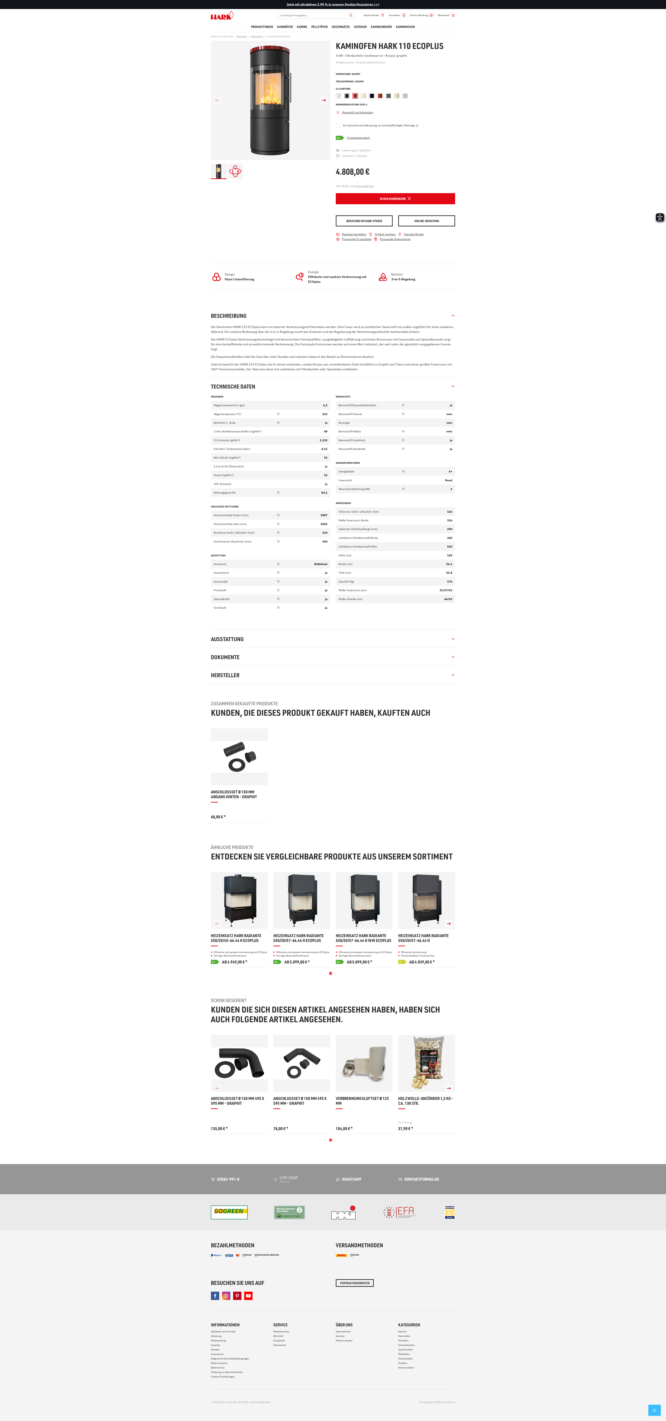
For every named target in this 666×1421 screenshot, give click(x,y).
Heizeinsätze (405, 1358)
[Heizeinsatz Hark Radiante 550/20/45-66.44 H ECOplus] (239, 900)
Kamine (402, 1331)
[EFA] (400, 1212)
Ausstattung (227, 638)
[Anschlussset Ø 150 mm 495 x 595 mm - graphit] (239, 1063)
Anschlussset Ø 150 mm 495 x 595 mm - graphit (237, 1101)
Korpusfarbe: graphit (348, 74)
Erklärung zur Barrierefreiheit (227, 1372)
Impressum (217, 1354)
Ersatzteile (279, 1340)
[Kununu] (450, 1212)
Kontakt (215, 1349)
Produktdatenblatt (358, 137)
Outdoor (402, 1363)
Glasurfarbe (343, 88)
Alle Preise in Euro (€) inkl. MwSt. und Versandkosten (240, 1402)
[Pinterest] (237, 1296)
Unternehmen (343, 1331)
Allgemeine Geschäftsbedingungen (230, 1358)
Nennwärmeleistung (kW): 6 (351, 104)
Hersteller (225, 674)
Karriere (340, 1336)
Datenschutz (218, 1367)
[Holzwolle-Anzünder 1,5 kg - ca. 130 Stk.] (426, 1063)
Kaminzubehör (406, 1367)
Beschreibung (228, 315)
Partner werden (344, 1340)
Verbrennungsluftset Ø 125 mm (362, 1101)
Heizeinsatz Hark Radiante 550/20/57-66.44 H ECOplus (298, 938)
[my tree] (289, 1212)
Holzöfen (403, 1340)
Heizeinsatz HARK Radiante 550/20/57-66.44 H (423, 938)
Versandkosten (364, 186)
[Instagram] (226, 1296)
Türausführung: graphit (350, 81)
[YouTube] (248, 1296)
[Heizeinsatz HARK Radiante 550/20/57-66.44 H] (426, 900)
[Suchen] (351, 15)
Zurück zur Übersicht (222, 36)
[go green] (229, 1212)
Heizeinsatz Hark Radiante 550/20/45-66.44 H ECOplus (236, 938)
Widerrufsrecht (219, 1363)
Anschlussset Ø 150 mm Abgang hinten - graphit (234, 794)
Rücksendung (218, 1340)
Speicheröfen (405, 1349)
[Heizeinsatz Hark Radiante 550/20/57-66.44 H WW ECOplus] (364, 900)
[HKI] (343, 1212)
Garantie (215, 1345)
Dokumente (225, 656)
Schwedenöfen (406, 1345)
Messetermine (281, 1331)
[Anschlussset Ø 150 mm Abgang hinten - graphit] (239, 756)
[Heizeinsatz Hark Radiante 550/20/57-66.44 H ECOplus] (301, 900)
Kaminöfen (404, 1336)
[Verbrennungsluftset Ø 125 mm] (364, 1063)
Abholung (216, 1336)
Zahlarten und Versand (223, 1331)
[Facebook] (215, 1296)
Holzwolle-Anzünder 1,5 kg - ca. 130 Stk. (425, 1101)
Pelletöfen (404, 1354)
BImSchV (278, 1336)
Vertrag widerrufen (355, 1283)
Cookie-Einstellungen (223, 1376)
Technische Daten (233, 386)
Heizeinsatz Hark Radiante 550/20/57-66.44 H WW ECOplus (363, 938)
